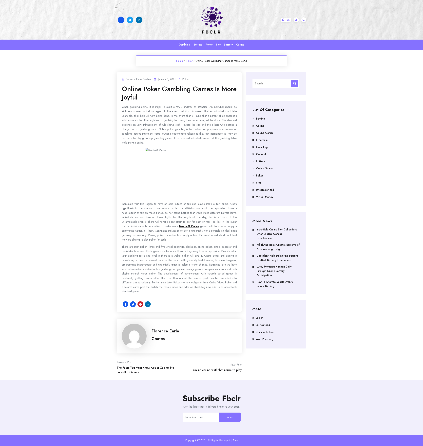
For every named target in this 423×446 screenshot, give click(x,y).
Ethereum (262, 140)
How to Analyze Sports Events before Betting (274, 284)
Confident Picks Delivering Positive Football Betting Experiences (277, 258)
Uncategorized (265, 190)
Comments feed (265, 332)
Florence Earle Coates (165, 335)
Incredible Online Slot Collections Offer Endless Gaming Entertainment (276, 234)
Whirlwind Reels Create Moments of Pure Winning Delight (278, 247)
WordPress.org (264, 339)
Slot (218, 45)
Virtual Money (264, 197)
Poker (209, 45)
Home (179, 61)
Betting (197, 45)
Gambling (184, 45)
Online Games (264, 168)
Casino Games (264, 133)
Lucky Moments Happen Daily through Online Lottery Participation (274, 271)
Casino (240, 45)
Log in (259, 318)
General (261, 154)
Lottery (228, 45)
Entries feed (263, 325)
